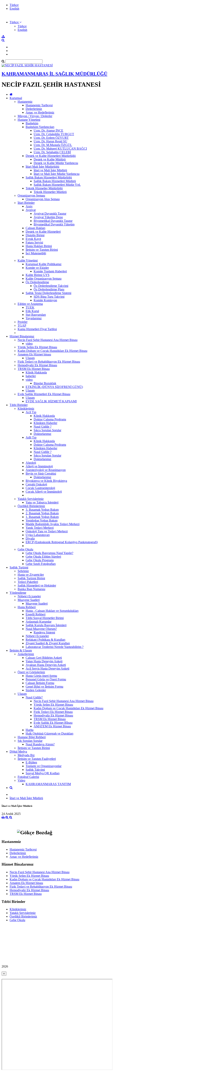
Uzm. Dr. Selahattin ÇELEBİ (52, 152)
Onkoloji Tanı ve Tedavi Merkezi (47, 531)
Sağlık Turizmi (19, 567)
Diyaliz (30, 538)
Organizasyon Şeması (31, 195)
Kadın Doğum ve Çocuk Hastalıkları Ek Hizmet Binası (52, 350)
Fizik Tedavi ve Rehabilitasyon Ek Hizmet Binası (49, 361)
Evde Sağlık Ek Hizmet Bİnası (53, 722)
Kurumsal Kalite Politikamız (43, 264)
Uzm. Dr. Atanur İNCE (48, 130)
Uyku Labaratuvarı (38, 535)
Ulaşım (30, 358)
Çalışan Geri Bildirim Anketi (44, 657)
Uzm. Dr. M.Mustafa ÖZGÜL (53, 145)
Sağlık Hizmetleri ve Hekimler (37, 585)
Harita (29, 730)
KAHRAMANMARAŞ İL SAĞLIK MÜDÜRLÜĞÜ (54, 73)
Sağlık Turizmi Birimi (31, 578)
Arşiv (29, 206)
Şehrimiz (23, 571)
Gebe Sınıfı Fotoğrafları (41, 563)
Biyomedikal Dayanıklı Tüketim (54, 224)
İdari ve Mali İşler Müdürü (50, 170)
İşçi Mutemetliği (36, 253)
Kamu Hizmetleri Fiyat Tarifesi (37, 329)
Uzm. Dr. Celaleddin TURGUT (54, 134)
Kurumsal (16, 98)
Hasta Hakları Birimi (39, 246)
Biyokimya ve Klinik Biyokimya (46, 480)
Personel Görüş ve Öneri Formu (46, 679)
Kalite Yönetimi (28, 260)
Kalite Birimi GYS (37, 275)
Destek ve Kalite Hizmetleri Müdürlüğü (51, 155)
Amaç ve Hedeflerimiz (40, 112)
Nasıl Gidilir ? (42, 426)
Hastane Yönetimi (29, 119)
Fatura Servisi (34, 242)
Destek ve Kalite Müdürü (50, 159)
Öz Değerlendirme (37, 282)
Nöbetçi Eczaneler (29, 596)
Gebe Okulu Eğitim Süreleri (43, 556)
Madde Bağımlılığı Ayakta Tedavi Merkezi (52, 524)
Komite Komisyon (45, 300)
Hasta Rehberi (27, 607)
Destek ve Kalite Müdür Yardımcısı (56, 163)
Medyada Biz (26, 755)
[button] (15, 22)
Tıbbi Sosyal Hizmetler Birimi (45, 618)
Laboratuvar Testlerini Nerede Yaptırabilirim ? (54, 647)
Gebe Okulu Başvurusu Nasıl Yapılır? (49, 553)
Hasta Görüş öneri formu (41, 675)
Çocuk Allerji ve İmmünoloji (44, 491)
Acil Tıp (31, 412)
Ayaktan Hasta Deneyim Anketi (46, 665)
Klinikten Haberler (45, 423)
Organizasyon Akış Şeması (43, 199)
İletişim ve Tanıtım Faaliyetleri (37, 758)
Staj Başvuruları (36, 314)
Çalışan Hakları (35, 228)
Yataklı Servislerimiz (31, 498)
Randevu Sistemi (44, 632)
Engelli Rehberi (35, 614)
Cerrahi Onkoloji (36, 484)
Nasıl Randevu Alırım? (40, 744)
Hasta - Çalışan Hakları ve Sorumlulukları (52, 610)
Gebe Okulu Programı (40, 560)
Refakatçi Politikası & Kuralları (45, 639)
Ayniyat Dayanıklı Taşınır (50, 213)
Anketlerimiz (26, 654)
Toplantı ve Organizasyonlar (43, 766)
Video (21, 780)
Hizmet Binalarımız (22, 336)
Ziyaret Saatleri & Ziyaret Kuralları (48, 643)
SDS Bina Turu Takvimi (49, 296)
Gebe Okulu (25, 549)
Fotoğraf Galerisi (28, 777)
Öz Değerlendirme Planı (49, 289)
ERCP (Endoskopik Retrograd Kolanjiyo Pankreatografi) (62, 542)
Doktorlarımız (42, 433)
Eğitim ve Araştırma (30, 304)
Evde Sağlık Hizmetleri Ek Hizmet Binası (44, 394)
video (29, 343)
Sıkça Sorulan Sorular (47, 430)
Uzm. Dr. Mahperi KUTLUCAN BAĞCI (60, 148)
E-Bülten (31, 762)
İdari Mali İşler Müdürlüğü (42, 166)
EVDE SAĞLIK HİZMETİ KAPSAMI (51, 401)
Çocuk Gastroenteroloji (40, 488)
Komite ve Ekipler (37, 267)
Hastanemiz (25, 101)
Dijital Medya (18, 751)
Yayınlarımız (34, 318)
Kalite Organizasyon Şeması (43, 278)
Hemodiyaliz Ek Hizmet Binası (37, 365)
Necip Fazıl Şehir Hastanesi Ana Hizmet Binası (47, 340)
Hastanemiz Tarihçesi (39, 105)
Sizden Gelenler (36, 690)
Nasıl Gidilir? (34, 697)
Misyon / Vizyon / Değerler (35, 116)
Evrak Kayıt (33, 239)
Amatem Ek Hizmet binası (34, 354)
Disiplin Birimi (35, 235)
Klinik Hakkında (36, 372)
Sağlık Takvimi (35, 769)
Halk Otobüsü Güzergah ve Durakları (49, 733)
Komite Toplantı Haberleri (50, 271)
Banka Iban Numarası (31, 589)
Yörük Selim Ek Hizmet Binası (37, 347)
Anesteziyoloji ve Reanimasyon (46, 470)
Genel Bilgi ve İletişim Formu (44, 686)
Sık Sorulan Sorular (30, 740)
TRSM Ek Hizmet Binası (34, 369)
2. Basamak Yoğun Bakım (42, 513)
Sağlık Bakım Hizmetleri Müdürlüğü (49, 177)
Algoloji (31, 462)
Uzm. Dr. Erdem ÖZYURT (51, 137)
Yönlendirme (18, 592)
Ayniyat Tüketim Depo (48, 217)
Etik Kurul (32, 311)
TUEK (30, 307)
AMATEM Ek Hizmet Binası (52, 726)
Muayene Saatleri (29, 600)
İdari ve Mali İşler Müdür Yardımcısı (56, 174)
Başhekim (32, 123)
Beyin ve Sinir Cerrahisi (41, 473)
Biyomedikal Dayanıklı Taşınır (53, 220)
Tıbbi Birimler (19, 405)
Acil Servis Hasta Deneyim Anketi (47, 668)
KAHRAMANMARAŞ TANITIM (48, 784)
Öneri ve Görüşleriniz (31, 672)
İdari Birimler (26, 202)
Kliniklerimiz (26, 408)
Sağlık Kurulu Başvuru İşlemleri (46, 625)
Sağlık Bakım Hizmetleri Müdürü (55, 181)
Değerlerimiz (34, 109)
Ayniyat (31, 210)
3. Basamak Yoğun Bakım (42, 509)
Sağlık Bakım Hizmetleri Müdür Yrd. (57, 184)
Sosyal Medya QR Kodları (42, 773)
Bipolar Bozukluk (45, 383)
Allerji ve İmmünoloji (39, 466)
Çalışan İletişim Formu (40, 683)
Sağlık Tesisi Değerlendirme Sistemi (48, 293)
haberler (31, 376)
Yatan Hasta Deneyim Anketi (44, 661)
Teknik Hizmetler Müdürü (50, 192)
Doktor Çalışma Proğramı (50, 419)
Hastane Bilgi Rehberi (32, 737)
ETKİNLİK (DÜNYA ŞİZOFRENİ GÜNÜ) (54, 387)
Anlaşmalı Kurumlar (38, 621)
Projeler (22, 322)
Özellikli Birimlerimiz (31, 506)
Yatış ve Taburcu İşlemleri (42, 502)
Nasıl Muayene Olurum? (41, 628)
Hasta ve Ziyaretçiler (31, 574)
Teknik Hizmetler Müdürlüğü (44, 188)
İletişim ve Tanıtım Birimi (42, 249)
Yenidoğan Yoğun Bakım (41, 520)
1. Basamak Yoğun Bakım (42, 517)
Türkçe (14, 5)
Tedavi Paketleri (28, 582)
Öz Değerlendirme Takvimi (51, 285)
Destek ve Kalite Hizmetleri (43, 231)
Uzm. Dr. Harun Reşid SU (50, 141)
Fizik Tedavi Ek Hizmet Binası (53, 712)
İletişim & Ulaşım (21, 650)
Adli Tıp (31, 437)
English (14, 8)
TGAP (22, 325)
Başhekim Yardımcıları (40, 127)
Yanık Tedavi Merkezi (40, 527)
